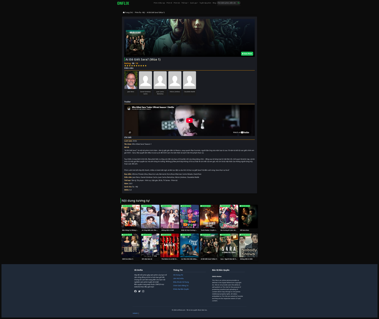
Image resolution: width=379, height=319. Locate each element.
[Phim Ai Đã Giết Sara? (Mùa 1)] (209, 245)
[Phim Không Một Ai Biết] (169, 216)
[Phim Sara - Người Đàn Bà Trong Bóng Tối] (229, 245)
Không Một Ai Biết (167, 230)
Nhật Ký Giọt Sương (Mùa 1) (190, 230)
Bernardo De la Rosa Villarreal (170, 174)
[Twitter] (139, 291)
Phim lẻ (169, 3)
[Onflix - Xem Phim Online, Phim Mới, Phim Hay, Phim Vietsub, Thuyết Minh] (123, 3)
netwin (135, 313)
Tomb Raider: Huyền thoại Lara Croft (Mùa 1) (216, 230)
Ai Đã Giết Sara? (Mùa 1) (156, 12)
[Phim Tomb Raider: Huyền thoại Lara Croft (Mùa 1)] (209, 216)
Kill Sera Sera (244, 230)
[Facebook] (135, 291)
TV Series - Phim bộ (170, 180)
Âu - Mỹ (135, 187)
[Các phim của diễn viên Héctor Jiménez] (174, 80)
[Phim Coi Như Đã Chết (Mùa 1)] (189, 245)
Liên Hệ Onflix (178, 278)
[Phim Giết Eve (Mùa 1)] (130, 245)
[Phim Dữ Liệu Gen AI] (150, 245)
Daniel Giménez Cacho (149, 177)
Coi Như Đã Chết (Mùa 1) (189, 259)
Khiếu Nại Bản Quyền (181, 289)
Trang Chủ (129, 12)
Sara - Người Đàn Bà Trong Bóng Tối (232, 259)
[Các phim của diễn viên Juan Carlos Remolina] (160, 80)
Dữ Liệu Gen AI (147, 259)
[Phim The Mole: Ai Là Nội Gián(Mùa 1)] (169, 245)
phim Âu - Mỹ (140, 12)
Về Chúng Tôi (178, 275)
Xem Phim (247, 54)
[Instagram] (143, 291)
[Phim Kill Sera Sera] (248, 216)
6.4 (130, 190)
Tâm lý (133, 180)
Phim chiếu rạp (159, 3)
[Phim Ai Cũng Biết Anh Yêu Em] (150, 216)
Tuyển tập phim (205, 3)
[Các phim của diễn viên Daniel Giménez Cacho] (145, 80)
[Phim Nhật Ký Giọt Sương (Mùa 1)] (189, 216)
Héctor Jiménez (175, 92)
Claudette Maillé (189, 92)
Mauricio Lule (153, 174)
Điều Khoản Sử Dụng (181, 282)
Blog (214, 3)
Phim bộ (177, 3)
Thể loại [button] (184, 3)
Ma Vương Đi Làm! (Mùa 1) (229, 230)
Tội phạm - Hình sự (144, 180)
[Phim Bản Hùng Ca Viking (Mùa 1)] (130, 216)
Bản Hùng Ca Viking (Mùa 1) (131, 230)
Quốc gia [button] (193, 3)
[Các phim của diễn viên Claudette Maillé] (189, 80)
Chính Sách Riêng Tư (180, 285)
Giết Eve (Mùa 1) (127, 259)
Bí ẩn (160, 180)
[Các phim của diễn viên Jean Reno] (130, 80)
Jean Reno (130, 92)
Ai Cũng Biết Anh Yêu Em (150, 230)
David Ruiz (197, 174)
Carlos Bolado (187, 174)
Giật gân (155, 180)
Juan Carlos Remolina (166, 177)
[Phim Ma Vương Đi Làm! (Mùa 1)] (229, 216)
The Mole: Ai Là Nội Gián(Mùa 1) (172, 259)
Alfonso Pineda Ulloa (140, 174)
